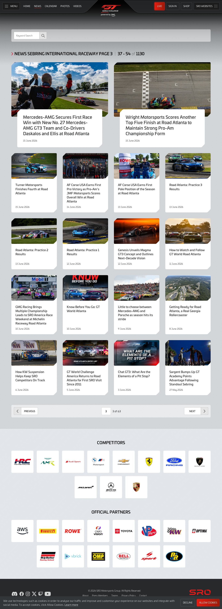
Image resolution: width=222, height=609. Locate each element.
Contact (143, 595)
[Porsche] (136, 487)
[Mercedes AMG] (111, 487)
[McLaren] (86, 487)
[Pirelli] (48, 531)
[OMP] (98, 556)
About (85, 595)
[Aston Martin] (48, 462)
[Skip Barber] (48, 556)
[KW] (174, 531)
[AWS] (22, 531)
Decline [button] (188, 602)
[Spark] (149, 556)
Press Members (100, 595)
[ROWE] (73, 531)
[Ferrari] (149, 462)
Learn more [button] (71, 604)
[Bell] (124, 556)
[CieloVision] (98, 531)
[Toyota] (124, 531)
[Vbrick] (73, 556)
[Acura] (22, 462)
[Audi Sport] (73, 462)
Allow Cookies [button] (208, 602)
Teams (114, 595)
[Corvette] (124, 462)
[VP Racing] (149, 531)
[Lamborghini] (200, 462)
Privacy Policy (129, 595)
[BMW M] (98, 462)
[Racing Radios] (174, 556)
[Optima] (200, 531)
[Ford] (174, 462)
